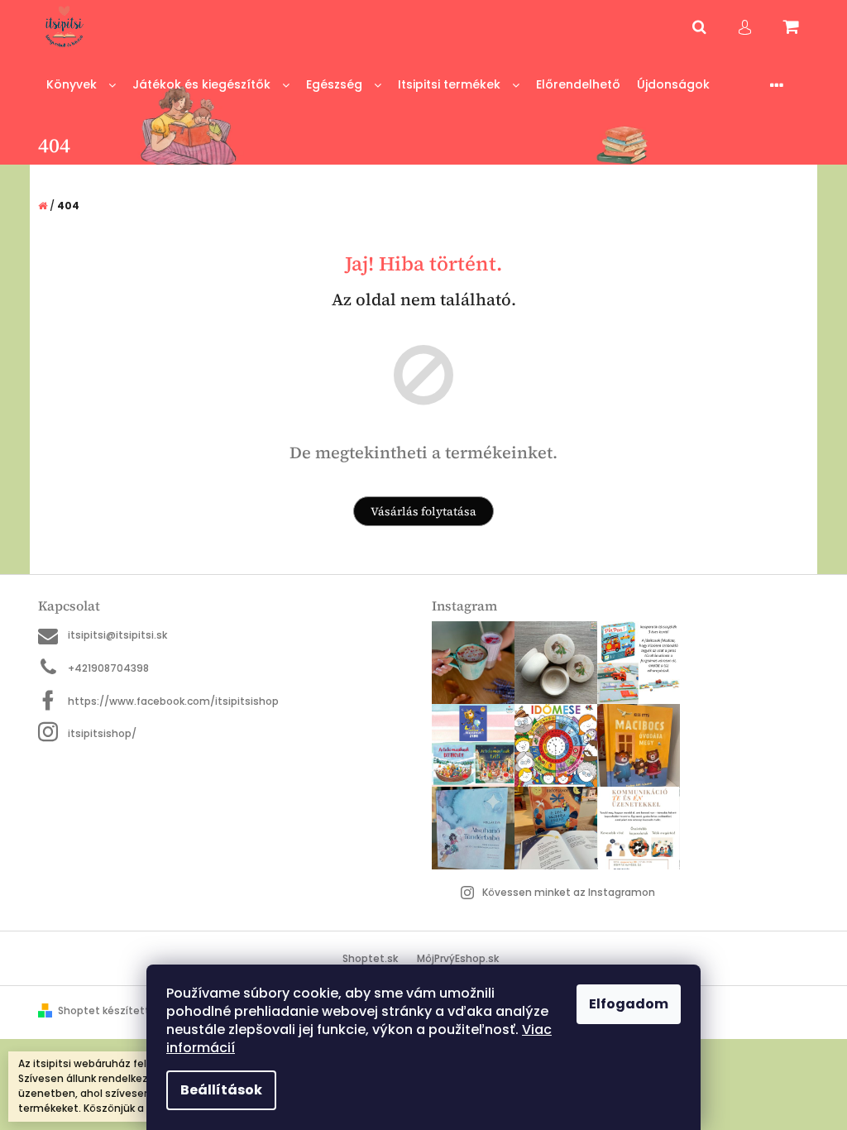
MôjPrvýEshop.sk (458, 958)
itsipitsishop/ (102, 733)
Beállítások (221, 1089)
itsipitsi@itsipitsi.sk (117, 635)
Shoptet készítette (107, 1010)
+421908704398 (108, 668)
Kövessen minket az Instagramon (568, 892)
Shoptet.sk (370, 958)
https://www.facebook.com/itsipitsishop (173, 701)
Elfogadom (628, 1003)
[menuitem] (81, 84)
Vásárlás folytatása (423, 511)
